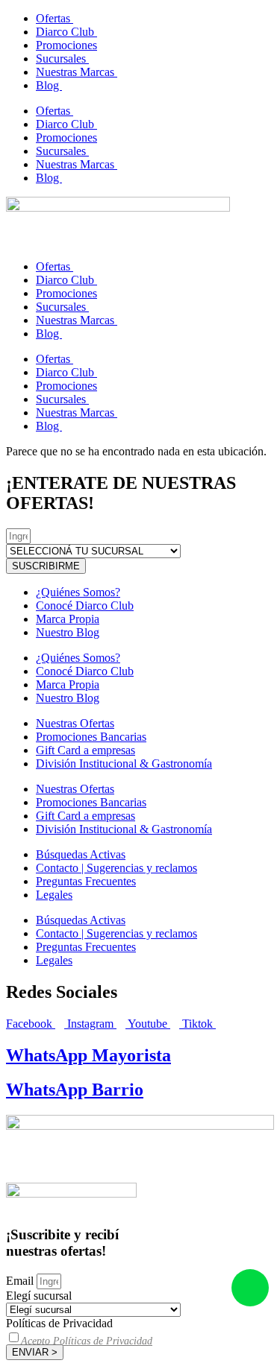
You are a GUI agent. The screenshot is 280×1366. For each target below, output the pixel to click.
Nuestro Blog (67, 632)
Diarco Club (66, 31)
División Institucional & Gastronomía (124, 763)
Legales (54, 894)
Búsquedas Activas (80, 854)
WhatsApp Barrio (74, 1089)
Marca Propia (67, 619)
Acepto (86, 1341)
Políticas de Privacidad (59, 1323)
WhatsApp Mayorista (88, 1055)
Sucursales (62, 58)
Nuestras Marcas (76, 72)
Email (21, 1280)
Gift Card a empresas (85, 750)
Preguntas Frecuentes (86, 881)
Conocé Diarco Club (85, 605)
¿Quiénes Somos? (78, 592)
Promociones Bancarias (91, 736)
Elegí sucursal (39, 1295)
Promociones (66, 45)
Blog (49, 85)
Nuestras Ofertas (75, 723)
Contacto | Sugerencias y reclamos (116, 867)
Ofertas (54, 18)
